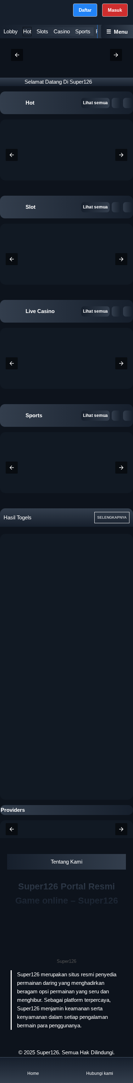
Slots (42, 31)
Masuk (115, 10)
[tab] (11, 31)
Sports (82, 31)
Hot (27, 31)
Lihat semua (95, 102)
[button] (17, 55)
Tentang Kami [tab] (66, 862)
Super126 (48, 1052)
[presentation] (12, 155)
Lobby (11, 31)
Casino (62, 31)
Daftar (85, 10)
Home (33, 1073)
